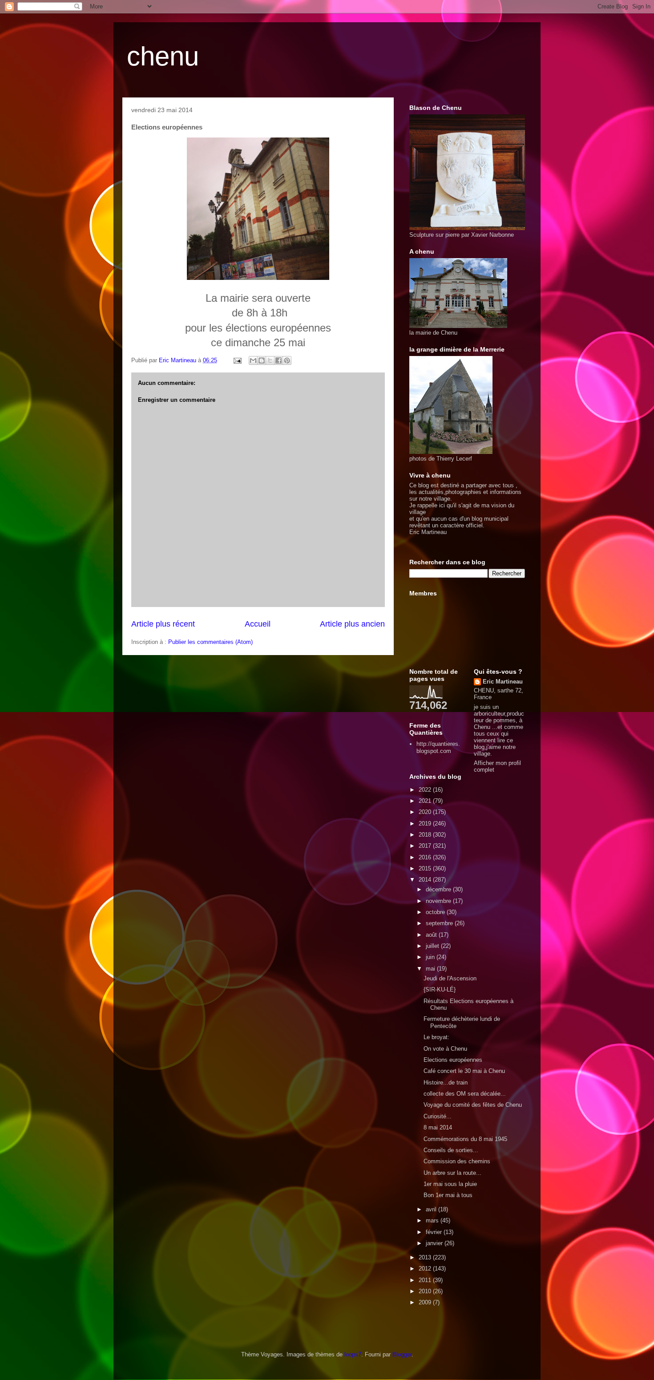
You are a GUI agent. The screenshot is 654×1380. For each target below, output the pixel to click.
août (432, 934)
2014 (426, 879)
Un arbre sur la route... (452, 1173)
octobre (436, 912)
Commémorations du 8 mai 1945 (465, 1139)
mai (431, 968)
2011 (426, 1280)
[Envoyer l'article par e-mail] (236, 360)
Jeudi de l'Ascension (450, 978)
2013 (426, 1257)
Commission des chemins (457, 1161)
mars (433, 1220)
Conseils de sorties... (451, 1150)
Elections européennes (453, 1059)
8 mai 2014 (438, 1127)
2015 (426, 868)
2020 (426, 812)
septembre (440, 923)
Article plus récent (163, 623)
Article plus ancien (352, 623)
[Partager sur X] (270, 360)
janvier (435, 1243)
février (435, 1232)
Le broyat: (436, 1037)
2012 (426, 1268)
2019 (426, 823)
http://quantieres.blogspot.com (438, 747)
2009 (426, 1302)
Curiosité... (438, 1116)
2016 (426, 857)
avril (432, 1209)
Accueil (257, 623)
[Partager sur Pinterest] (287, 360)
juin (431, 957)
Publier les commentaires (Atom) (210, 642)
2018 (426, 834)
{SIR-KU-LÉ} (440, 989)
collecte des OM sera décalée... (465, 1093)
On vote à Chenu (445, 1048)
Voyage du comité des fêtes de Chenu (473, 1104)
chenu (163, 56)
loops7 (352, 1354)
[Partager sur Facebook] (278, 360)
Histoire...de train (446, 1082)
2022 (426, 789)
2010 (426, 1291)
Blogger (402, 1354)
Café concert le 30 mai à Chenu (464, 1071)
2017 (426, 845)
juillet (433, 946)
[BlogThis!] (261, 360)
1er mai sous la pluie (450, 1184)
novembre (439, 901)
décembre (439, 889)
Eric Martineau (503, 681)
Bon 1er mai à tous (448, 1195)
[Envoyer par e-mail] (253, 360)
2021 (426, 800)
